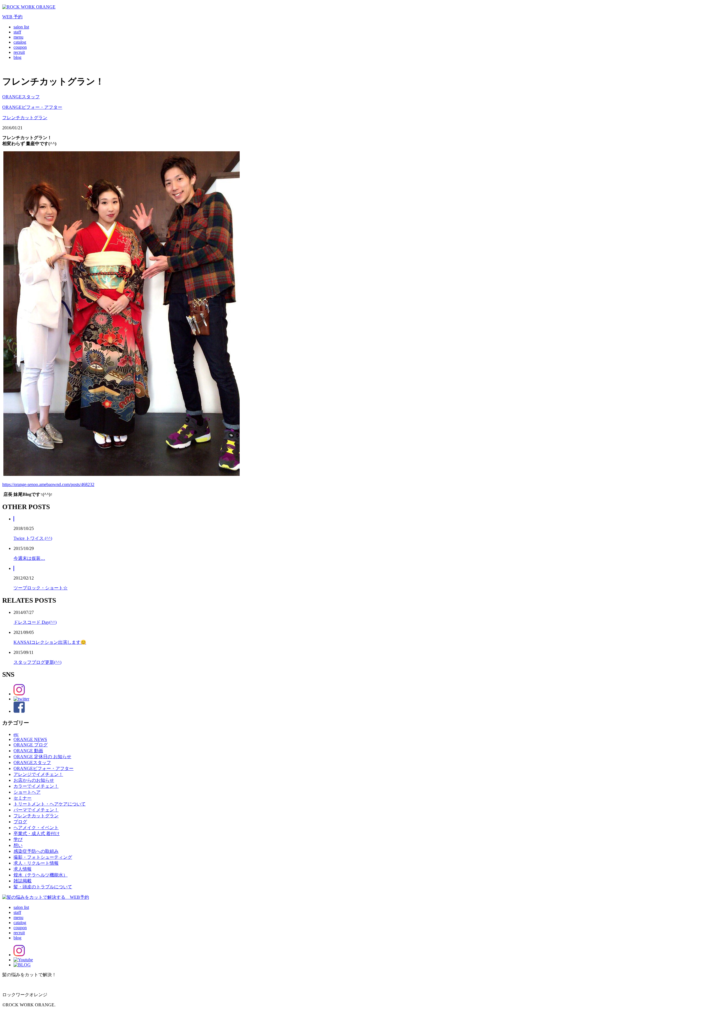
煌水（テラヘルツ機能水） (41, 875)
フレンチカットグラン (24, 117)
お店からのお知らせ (34, 780)
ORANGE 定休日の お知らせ (42, 756)
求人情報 (23, 869)
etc (16, 734)
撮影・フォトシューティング (43, 857)
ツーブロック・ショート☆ (41, 587)
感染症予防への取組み (36, 851)
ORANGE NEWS (30, 739)
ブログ (20, 821)
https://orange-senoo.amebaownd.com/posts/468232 (48, 484)
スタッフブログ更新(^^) (37, 662)
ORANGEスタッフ (21, 96)
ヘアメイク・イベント (36, 827)
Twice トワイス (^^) (33, 538)
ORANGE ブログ (31, 744)
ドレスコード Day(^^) (35, 622)
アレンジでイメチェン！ (38, 774)
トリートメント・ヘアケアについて (50, 804)
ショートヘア (27, 792)
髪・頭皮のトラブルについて (43, 886)
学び (18, 839)
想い (18, 845)
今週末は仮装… (29, 558)
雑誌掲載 (23, 880)
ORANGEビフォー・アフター (32, 107)
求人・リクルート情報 (36, 863)
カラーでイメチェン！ (36, 786)
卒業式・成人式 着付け (37, 833)
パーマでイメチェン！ (36, 809)
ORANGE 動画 (28, 750)
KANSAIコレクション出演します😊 (50, 642)
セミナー (23, 798)
